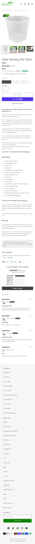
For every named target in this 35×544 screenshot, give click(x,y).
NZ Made (6, 453)
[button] (6, 66)
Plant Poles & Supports (10, 413)
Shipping (11, 73)
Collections (9, 10)
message (10, 257)
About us (6, 471)
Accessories (6, 372)
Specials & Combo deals (10, 431)
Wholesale (6, 485)
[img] (6, 299)
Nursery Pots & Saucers (10, 395)
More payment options (17, 103)
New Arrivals (7, 426)
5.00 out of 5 (22, 270)
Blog (4, 494)
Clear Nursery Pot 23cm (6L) (21, 10)
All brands (6, 440)
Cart (4, 458)
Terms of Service (8, 503)
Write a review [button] (17, 288)
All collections (7, 449)
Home (3, 10)
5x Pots (16, 82)
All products (6, 444)
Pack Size (4, 78)
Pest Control (7, 404)
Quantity (4, 85)
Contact (5, 476)
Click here (26, 151)
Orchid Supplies (7, 399)
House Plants (7, 390)
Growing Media (7, 386)
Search (5, 422)
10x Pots (24, 82)
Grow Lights (6, 381)
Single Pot (6, 82)
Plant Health (7, 408)
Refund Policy (7, 507)
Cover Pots (6, 377)
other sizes (18, 195)
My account (6, 462)
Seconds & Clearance (9, 435)
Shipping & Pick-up (8, 480)
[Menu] (32, 4)
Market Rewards (8, 489)
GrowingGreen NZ (21, 541)
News (5, 498)
